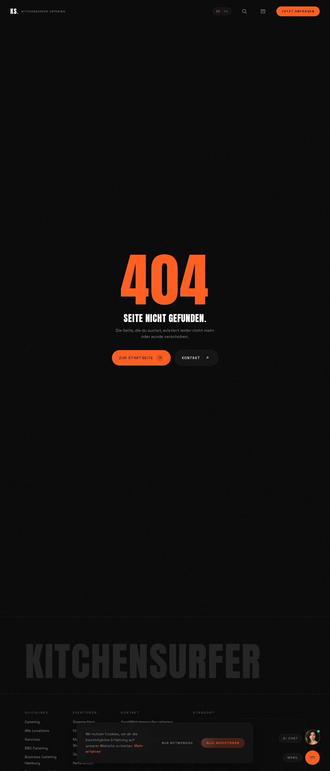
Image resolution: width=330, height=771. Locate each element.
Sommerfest (84, 722)
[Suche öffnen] (244, 11)
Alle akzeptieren (223, 743)
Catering (32, 722)
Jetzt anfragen (298, 11)
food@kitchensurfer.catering (146, 722)
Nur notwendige (177, 743)
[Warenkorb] (263, 11)
